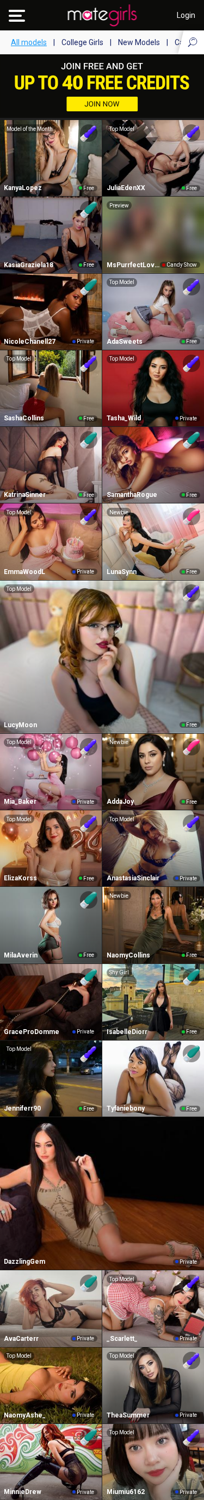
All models (29, 42)
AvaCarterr (21, 1339)
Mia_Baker (20, 801)
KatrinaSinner (25, 495)
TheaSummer (128, 1415)
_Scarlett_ (122, 1339)
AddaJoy (120, 801)
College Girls (82, 42)
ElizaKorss (20, 878)
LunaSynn (122, 572)
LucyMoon (20, 725)
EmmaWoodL (24, 572)
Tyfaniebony (126, 1108)
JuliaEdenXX (126, 188)
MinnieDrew (22, 1492)
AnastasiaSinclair (133, 878)
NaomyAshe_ (25, 1415)
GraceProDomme (31, 1032)
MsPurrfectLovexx (133, 265)
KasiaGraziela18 (28, 265)
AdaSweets (125, 341)
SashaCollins (24, 418)
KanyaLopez (23, 188)
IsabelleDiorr (127, 1032)
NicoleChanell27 (29, 341)
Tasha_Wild (124, 418)
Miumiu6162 (126, 1492)
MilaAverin (21, 955)
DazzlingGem (24, 1261)
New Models (139, 42)
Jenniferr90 (22, 1108)
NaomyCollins (128, 955)
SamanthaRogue (132, 495)
